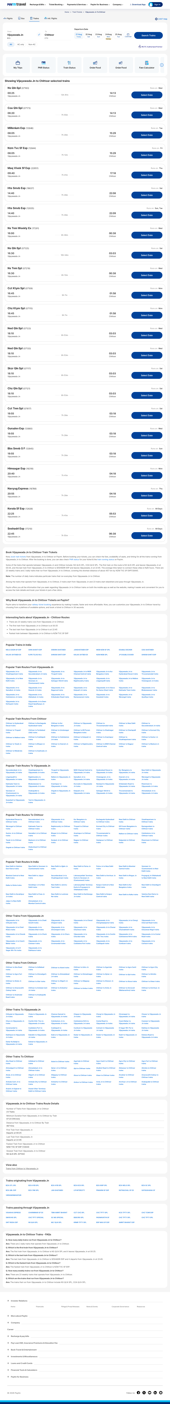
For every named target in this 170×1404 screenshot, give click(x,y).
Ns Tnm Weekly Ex (19, 228)
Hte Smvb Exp (17, 188)
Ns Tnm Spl (15, 268)
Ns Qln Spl (14, 88)
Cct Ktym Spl (16, 288)
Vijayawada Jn (14, 96)
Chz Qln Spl (15, 388)
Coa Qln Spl (15, 108)
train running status (106, 559)
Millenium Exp (16, 128)
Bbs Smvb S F (16, 448)
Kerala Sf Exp (16, 508)
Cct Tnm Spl (15, 408)
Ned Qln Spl (15, 328)
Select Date (147, 95)
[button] (128, 35)
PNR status (74, 559)
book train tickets (18, 556)
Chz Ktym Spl (16, 308)
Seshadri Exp (16, 528)
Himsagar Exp (16, 468)
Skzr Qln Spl (15, 368)
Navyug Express (18, 488)
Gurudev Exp (16, 428)
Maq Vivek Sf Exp (19, 168)
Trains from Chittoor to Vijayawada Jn (22, 1168)
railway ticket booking (41, 604)
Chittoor (112, 96)
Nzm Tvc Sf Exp (18, 148)
